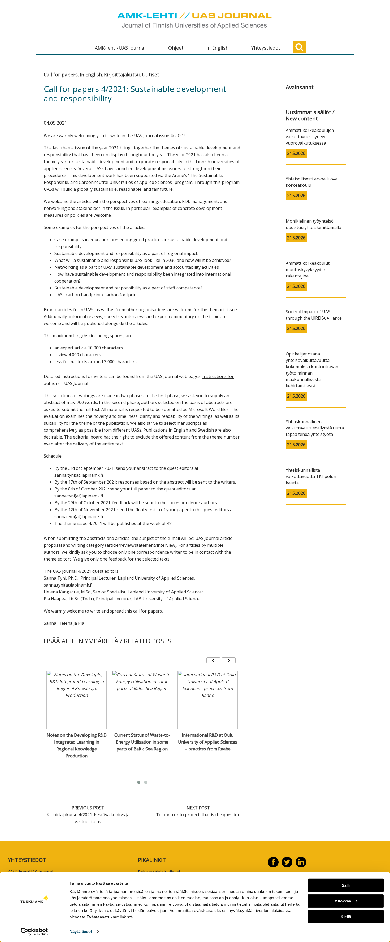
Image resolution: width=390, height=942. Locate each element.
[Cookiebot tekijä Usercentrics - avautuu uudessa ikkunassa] (34, 932)
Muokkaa (342, 901)
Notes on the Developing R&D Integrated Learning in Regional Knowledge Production (77, 745)
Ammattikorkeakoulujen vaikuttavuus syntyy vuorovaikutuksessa (310, 136)
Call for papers (61, 74)
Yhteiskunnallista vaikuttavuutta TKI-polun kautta (311, 476)
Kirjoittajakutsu (122, 74)
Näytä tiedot (81, 931)
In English (217, 48)
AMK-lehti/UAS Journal (120, 48)
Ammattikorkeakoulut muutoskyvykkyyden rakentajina (308, 269)
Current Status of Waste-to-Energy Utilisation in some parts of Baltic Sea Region (142, 742)
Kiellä (346, 916)
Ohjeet (176, 48)
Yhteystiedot (265, 48)
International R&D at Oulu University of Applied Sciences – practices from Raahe (207, 742)
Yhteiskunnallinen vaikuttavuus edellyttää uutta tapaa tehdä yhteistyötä (315, 428)
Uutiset (150, 74)
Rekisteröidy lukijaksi (159, 872)
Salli (346, 885)
